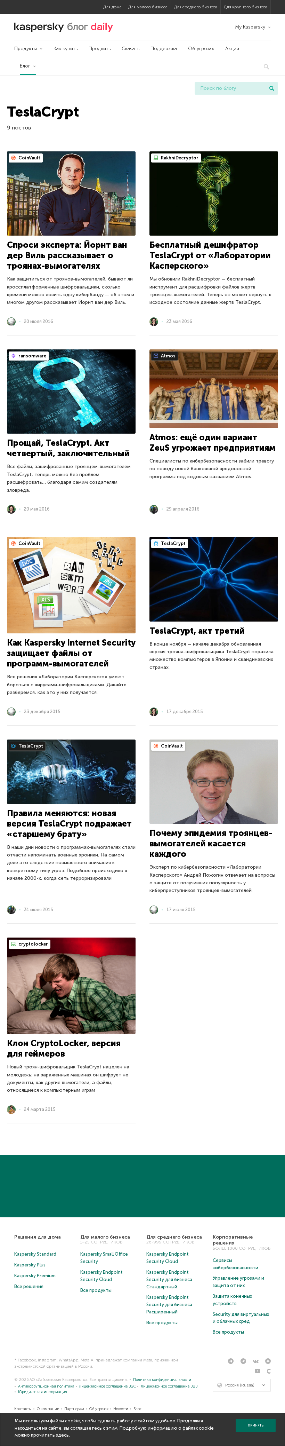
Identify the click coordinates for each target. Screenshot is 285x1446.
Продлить (100, 49)
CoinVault (28, 157)
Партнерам (74, 1409)
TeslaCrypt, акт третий (197, 631)
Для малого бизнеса (148, 7)
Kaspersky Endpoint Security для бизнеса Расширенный (169, 1304)
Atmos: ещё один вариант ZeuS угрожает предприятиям (212, 442)
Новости (120, 1409)
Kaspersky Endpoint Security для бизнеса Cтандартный (169, 1279)
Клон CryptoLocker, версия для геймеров (64, 1048)
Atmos (168, 355)
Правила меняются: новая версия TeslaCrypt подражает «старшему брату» (69, 823)
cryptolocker (32, 944)
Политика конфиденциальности (162, 1379)
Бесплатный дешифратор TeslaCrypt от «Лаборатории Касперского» (210, 255)
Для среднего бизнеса (195, 7)
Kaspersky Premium (35, 1275)
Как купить (66, 49)
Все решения (28, 1286)
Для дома (112, 7)
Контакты (23, 1409)
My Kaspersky (250, 27)
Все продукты (96, 1290)
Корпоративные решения (233, 1240)
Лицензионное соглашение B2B (169, 1386)
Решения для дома (37, 1237)
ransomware (31, 355)
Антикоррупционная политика (46, 1386)
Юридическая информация (42, 1392)
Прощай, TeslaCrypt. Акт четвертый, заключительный (68, 448)
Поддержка (163, 49)
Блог (25, 66)
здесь (62, 1435)
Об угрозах (201, 49)
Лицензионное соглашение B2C (107, 1386)
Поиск (272, 88)
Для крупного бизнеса (245, 7)
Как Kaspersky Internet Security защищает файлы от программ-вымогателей (71, 653)
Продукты (25, 49)
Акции (232, 49)
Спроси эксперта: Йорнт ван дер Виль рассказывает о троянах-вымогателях (67, 255)
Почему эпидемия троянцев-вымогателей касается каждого (210, 843)
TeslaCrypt (173, 543)
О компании (48, 1409)
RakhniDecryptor (179, 157)
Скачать (130, 49)
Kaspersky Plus (30, 1264)
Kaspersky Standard (35, 1254)
